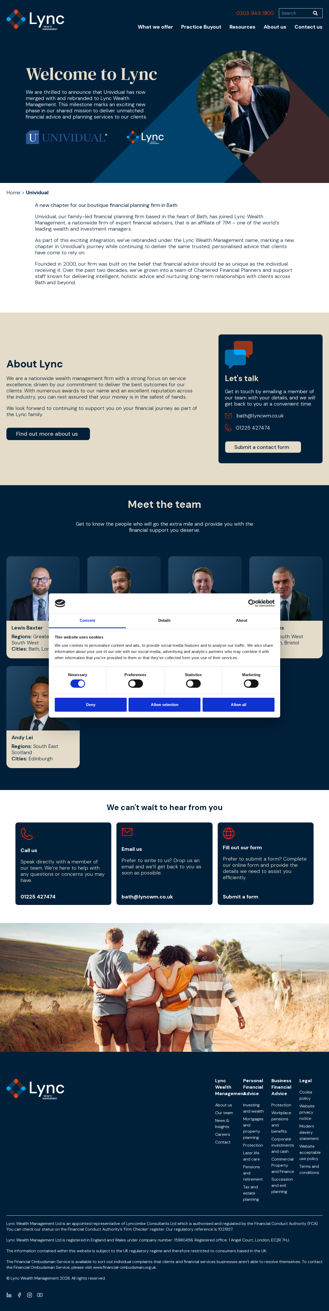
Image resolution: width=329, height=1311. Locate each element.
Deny (90, 704)
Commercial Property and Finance (282, 1165)
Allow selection (164, 704)
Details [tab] (164, 620)
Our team (224, 1112)
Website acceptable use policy (310, 1152)
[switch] (135, 683)
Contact (223, 1142)
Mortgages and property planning (253, 1128)
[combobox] (296, 13)
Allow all (238, 704)
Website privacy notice (307, 1112)
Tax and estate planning (251, 1193)
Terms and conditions (309, 1169)
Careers (222, 1134)
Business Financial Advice (281, 1087)
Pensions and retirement (253, 1173)
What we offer (155, 26)
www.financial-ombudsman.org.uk (124, 1267)
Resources (242, 26)
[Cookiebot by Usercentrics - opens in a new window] (252, 603)
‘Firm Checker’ (136, 1229)
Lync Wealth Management (230, 1087)
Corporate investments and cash (282, 1145)
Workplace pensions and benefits (281, 1122)
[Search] (318, 13)
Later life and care (251, 1156)
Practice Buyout (201, 26)
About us (275, 26)
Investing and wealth (253, 1108)
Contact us (309, 26)
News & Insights (222, 1123)
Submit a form (240, 896)
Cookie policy (305, 1095)
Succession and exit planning (282, 1185)
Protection (253, 1145)
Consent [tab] (87, 620)
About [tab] (241, 620)
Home (13, 192)
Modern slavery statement (309, 1132)
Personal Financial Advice (253, 1087)
